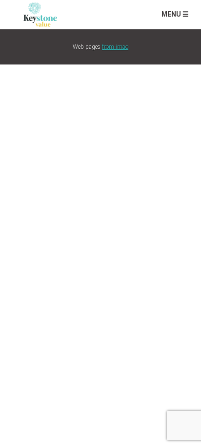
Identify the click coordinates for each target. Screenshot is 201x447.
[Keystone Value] (40, 13)
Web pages (100, 46)
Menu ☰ (175, 14)
